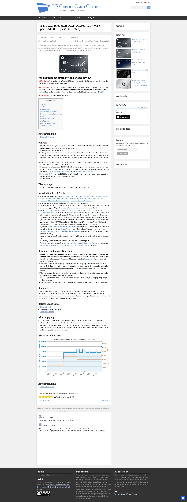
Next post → (105, 400)
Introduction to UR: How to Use (76, 245)
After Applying (44, 121)
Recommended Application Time (51, 114)
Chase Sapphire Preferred (61, 171)
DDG (103, 92)
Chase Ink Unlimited (47, 137)
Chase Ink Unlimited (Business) (59, 201)
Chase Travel (66, 229)
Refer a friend (45, 174)
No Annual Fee (87, 41)
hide (54, 100)
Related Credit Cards (47, 118)
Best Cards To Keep (79, 18)
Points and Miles (58, 18)
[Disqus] (74, 438)
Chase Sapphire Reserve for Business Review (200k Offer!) (139, 62)
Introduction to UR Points (48, 111)
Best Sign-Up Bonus (92, 18)
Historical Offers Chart (47, 123)
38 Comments (74, 37)
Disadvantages (45, 109)
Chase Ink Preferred (47, 312)
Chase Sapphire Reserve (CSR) (80, 198)
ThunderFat (43, 37)
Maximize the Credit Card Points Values (83, 243)
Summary (43, 116)
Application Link (45, 104)
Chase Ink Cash (45, 307)
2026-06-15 (64, 37)
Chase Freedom (83, 196)
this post (87, 259)
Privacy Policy (132, 494)
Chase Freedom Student (68, 196)
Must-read (68, 18)
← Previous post (44, 400)
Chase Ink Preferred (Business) (81, 201)
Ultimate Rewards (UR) (102, 41)
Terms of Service (120, 494)
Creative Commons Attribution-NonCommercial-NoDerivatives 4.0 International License (53, 487)
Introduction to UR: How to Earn (51, 245)
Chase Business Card (48, 41)
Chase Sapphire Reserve (84, 171)
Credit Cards (47, 18)
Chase (79, 41)
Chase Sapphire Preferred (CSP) (56, 198)
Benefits (42, 107)
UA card (98, 219)
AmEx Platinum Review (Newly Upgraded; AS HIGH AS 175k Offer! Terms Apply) (139, 83)
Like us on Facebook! (123, 128)
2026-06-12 (54, 37)
